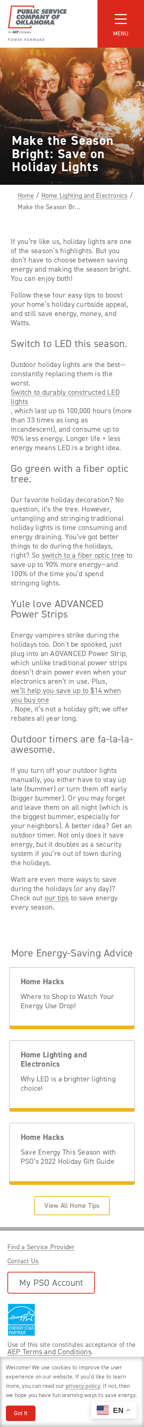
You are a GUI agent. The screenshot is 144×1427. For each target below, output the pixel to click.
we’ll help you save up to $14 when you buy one (66, 695)
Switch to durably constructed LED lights (65, 397)
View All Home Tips (71, 1205)
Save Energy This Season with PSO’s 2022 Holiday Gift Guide (68, 1157)
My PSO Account (51, 1283)
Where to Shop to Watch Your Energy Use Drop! (67, 1001)
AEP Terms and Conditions (49, 1351)
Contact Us (22, 1261)
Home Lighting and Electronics (84, 195)
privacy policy (83, 1386)
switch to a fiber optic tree (83, 555)
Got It (20, 1413)
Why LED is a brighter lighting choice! (68, 1083)
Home (26, 195)
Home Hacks (42, 982)
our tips (57, 898)
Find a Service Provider (41, 1247)
